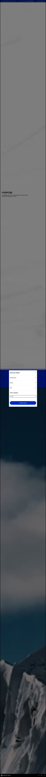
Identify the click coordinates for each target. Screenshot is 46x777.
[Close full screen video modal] (35, 372)
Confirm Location (23, 402)
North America (13, 377)
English (12, 396)
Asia (11, 387)
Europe (11, 382)
